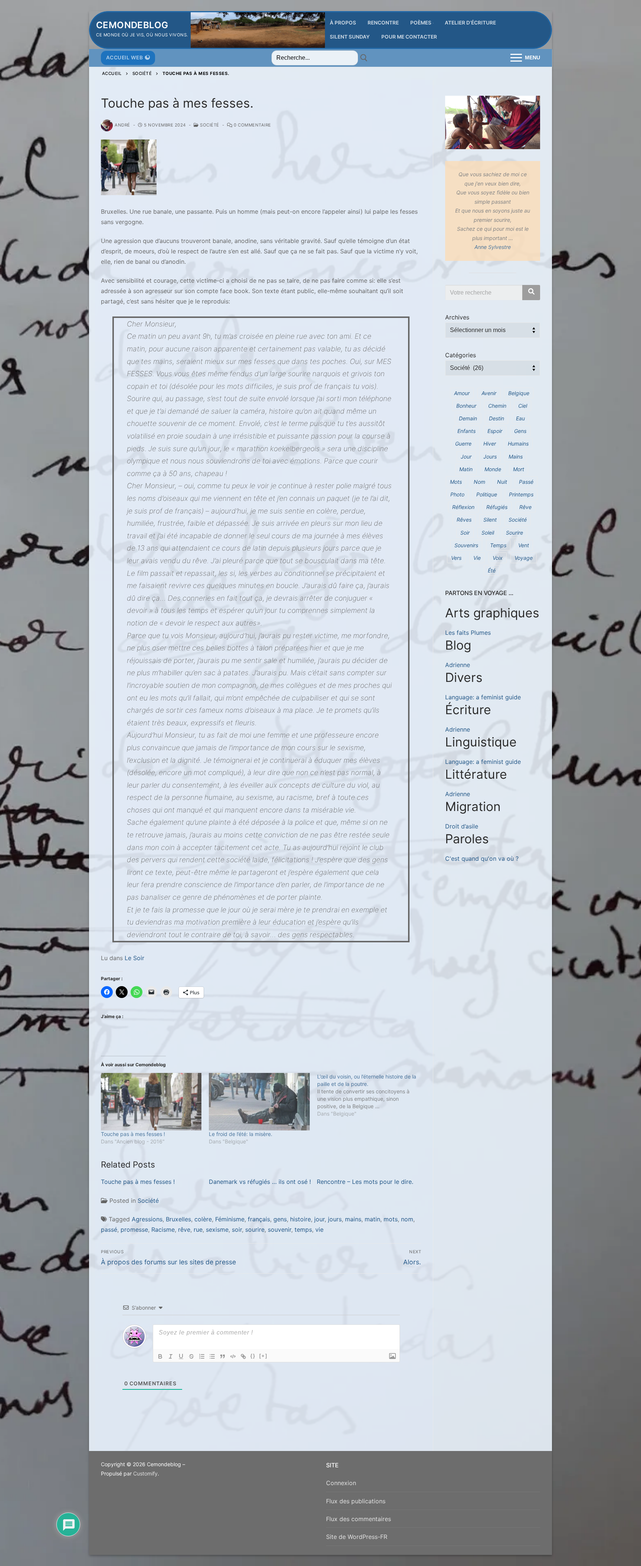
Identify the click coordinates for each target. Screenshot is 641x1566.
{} (253, 1356)
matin (372, 1219)
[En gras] (160, 1356)
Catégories (460, 355)
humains (518, 443)
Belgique (518, 393)
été (492, 570)
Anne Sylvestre (492, 247)
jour (319, 1219)
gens (280, 1219)
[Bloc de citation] (222, 1356)
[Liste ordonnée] (202, 1356)
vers (456, 558)
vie (319, 1229)
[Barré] (191, 1356)
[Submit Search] (364, 58)
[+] (263, 1356)
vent (523, 545)
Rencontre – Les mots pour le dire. (365, 1181)
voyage (524, 558)
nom (407, 1219)
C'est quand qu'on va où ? (482, 858)
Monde (492, 469)
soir (237, 1229)
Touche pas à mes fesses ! (133, 1134)
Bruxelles (178, 1219)
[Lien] (243, 1356)
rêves (464, 519)
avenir (488, 393)
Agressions (147, 1219)
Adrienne (457, 665)
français (259, 1219)
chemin (497, 406)
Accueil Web (124, 57)
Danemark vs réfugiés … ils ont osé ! (260, 1181)
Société (142, 73)
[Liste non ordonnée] (212, 1356)
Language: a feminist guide (483, 697)
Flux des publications (355, 1501)
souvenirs (466, 545)
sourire (254, 1229)
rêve (184, 1229)
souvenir (279, 1229)
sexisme (217, 1229)
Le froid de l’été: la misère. (240, 1134)
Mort (518, 469)
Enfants (466, 431)
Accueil (112, 73)
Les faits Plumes (468, 632)
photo (457, 494)
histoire (300, 1219)
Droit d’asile (461, 826)
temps (303, 1229)
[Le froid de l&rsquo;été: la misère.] (259, 1101)
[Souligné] (181, 1356)
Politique (486, 494)
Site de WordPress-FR (356, 1536)
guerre (463, 443)
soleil (487, 532)
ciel (522, 406)
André (122, 125)
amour (462, 393)
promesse (134, 1229)
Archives (457, 317)
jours (335, 1219)
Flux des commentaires (358, 1519)
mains (353, 1219)
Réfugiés (496, 507)
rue (198, 1229)
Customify (145, 1473)
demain (468, 418)
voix (498, 558)
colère (203, 1219)
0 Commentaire (252, 125)
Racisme (163, 1229)
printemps (521, 494)
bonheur (466, 406)
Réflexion (463, 507)
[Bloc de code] (233, 1356)
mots (391, 1219)
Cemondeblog (132, 25)
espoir (494, 431)
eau (520, 418)
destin (496, 418)
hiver (489, 443)
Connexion (341, 1483)
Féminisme (229, 1219)
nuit (502, 482)
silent (490, 519)
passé (109, 1229)
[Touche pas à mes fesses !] (151, 1101)
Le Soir (134, 958)
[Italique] (170, 1356)
